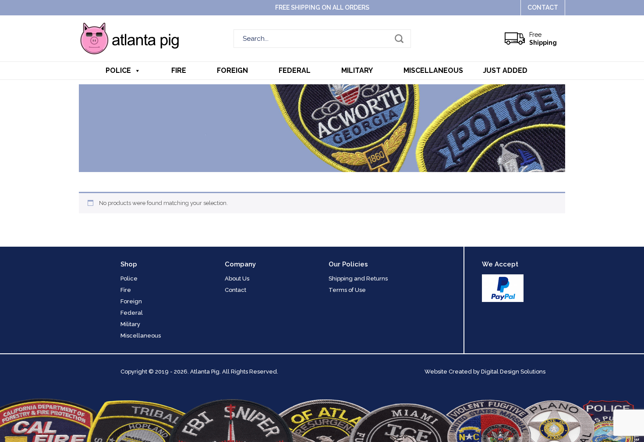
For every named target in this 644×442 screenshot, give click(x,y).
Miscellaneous (433, 70)
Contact (542, 7)
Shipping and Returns (358, 278)
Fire (178, 70)
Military (357, 70)
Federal (295, 70)
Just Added (505, 70)
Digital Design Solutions (513, 371)
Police (118, 70)
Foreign (232, 70)
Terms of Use (347, 290)
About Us (237, 278)
